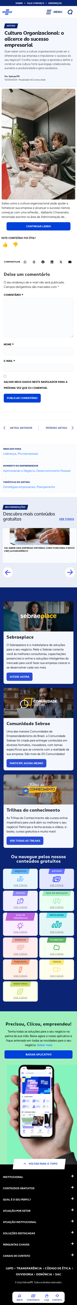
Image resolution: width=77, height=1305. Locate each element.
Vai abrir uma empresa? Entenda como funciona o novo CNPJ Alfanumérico (39, 549)
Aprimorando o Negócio (19, 471)
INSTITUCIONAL (13, 1177)
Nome (9, 344)
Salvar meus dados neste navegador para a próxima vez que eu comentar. (35, 385)
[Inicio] (19, 1295)
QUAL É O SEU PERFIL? (17, 1199)
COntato (57, 1300)
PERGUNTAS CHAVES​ (16, 1244)
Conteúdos (33, 1300)
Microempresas (28, 453)
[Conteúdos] (33, 1295)
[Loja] (46, 1295)
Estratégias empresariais (19, 487)
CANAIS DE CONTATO (16, 1256)
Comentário (13, 295)
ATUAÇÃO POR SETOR (16, 1210)
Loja (46, 1300)
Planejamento (46, 487)
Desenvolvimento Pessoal (53, 471)
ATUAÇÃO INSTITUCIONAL (19, 1222)
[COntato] (57, 1295)
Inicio (20, 1300)
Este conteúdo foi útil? (18, 238)
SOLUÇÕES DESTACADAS (19, 1233)
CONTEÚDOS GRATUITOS (19, 1188)
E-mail (9, 361)
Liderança (9, 453)
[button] (25, 262)
